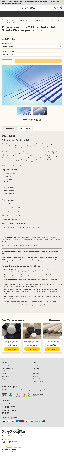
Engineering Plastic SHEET (26, 20)
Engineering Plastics (27, 14)
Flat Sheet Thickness (8, 51)
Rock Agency (12, 452)
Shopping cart (6, 379)
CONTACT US (10, 245)
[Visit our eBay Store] (12, 407)
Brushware (13, 14)
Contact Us (36, 366)
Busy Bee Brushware (8, 366)
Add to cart (38, 61)
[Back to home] (28, 8)
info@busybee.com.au (11, 447)
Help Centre (57, 14)
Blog (49, 14)
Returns (35, 376)
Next (61, 337)
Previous (2, 337)
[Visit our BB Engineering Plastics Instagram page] (3, 413)
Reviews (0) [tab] (25, 128)
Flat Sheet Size (6, 43)
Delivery (35, 371)
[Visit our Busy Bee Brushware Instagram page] (3, 407)
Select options (11, 349)
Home (4, 14)
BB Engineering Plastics (9, 368)
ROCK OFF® (41, 14)
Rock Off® (5, 371)
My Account (5, 376)
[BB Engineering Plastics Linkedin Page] (8, 413)
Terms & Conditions (39, 381)
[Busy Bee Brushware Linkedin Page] (8, 407)
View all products (55, 320)
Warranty (36, 374)
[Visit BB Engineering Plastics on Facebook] (5, 413)
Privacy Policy (37, 379)
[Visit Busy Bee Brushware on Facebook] (5, 407)
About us (4, 374)
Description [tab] (9, 128)
